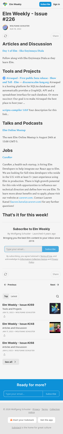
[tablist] (10, 296)
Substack (16, 427)
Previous (12, 284)
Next (52, 284)
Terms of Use (46, 256)
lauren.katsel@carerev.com (26, 202)
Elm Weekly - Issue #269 (18, 304)
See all (8, 361)
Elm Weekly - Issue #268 (18, 342)
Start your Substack (23, 419)
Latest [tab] (14, 296)
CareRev (7, 157)
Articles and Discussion (14, 327)
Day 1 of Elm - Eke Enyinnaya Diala (23, 51)
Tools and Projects (12, 308)
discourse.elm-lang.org (36, 82)
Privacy (36, 409)
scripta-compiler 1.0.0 (15, 110)
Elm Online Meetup (14, 130)
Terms (45, 409)
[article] (31, 310)
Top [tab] (6, 296)
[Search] (57, 296)
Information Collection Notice (33, 259)
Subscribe (45, 4)
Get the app (46, 419)
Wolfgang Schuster (19, 26)
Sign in (56, 4)
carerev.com (26, 198)
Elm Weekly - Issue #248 (18, 323)
